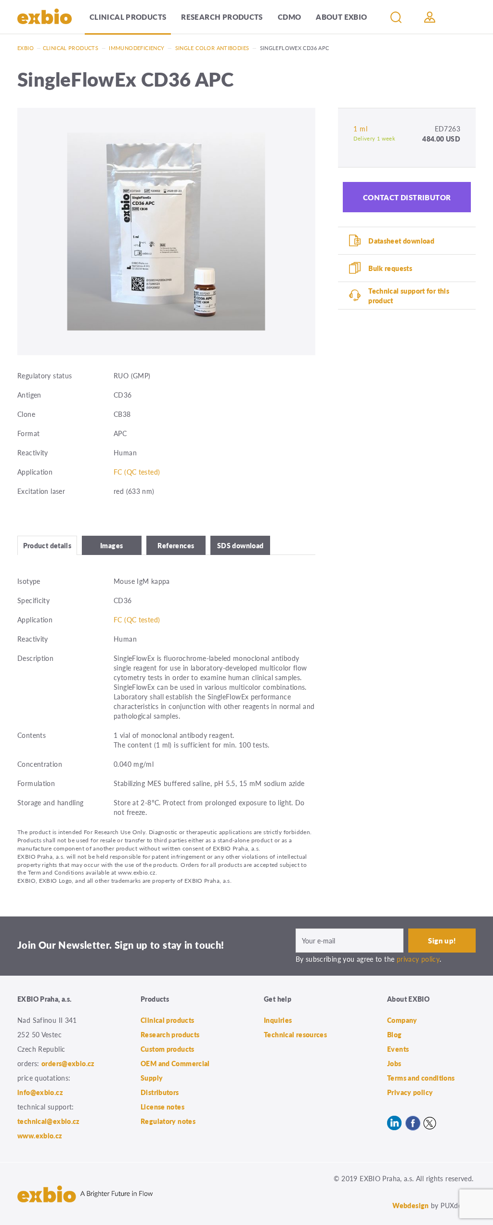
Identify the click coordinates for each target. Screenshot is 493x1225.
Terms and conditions (421, 1078)
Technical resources (295, 1034)
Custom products (168, 1049)
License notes (162, 1106)
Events (398, 1049)
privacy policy (418, 959)
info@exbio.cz (40, 1092)
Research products (221, 17)
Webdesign (410, 1205)
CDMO (289, 17)
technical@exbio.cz (48, 1121)
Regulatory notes (168, 1121)
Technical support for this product (408, 295)
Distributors (160, 1092)
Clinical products (128, 17)
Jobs (394, 1063)
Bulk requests (390, 268)
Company (402, 1020)
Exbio (25, 48)
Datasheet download (401, 240)
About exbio (341, 17)
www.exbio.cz (40, 1135)
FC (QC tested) (137, 472)
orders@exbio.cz (68, 1063)
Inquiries (278, 1020)
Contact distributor (407, 197)
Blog (394, 1034)
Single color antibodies (212, 48)
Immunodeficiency (136, 48)
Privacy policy (410, 1092)
